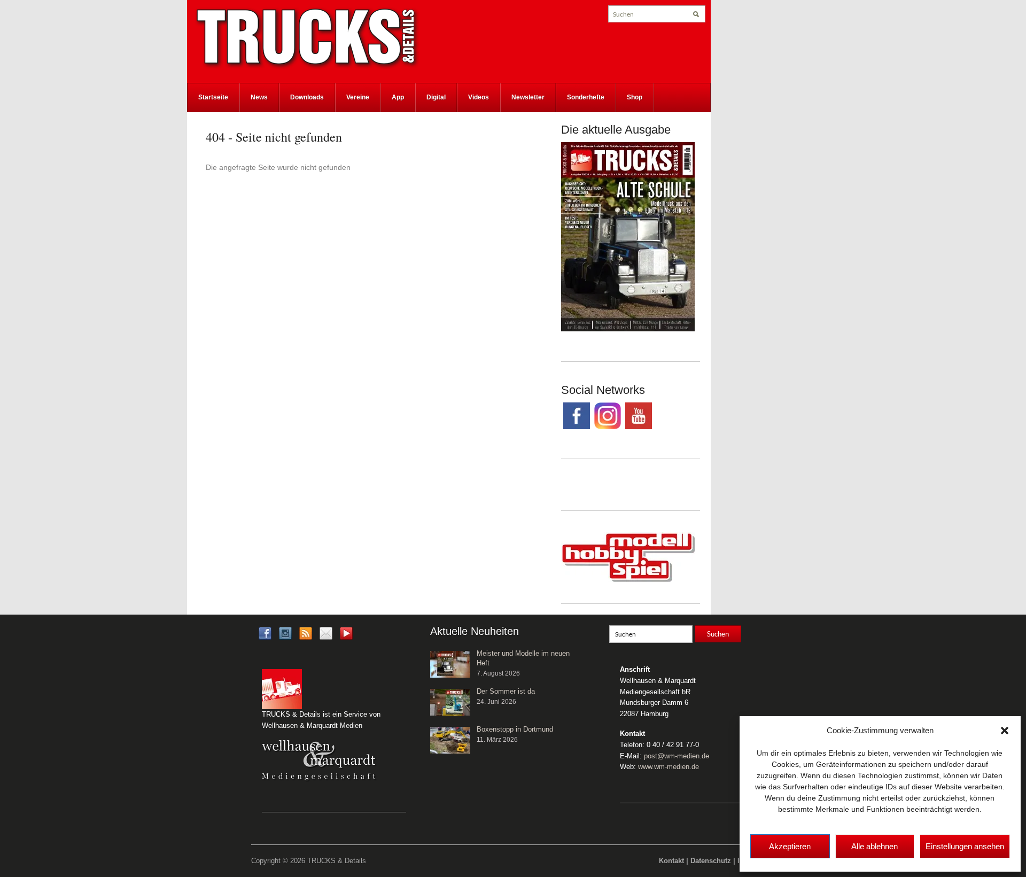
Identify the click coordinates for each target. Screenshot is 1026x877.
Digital (436, 97)
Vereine (357, 97)
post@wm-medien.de (676, 756)
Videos (478, 97)
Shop (634, 97)
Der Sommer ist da (506, 691)
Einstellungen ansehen (965, 846)
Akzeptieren (790, 846)
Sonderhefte (585, 97)
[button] (1004, 730)
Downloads (307, 97)
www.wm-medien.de (668, 767)
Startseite (213, 97)
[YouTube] (346, 636)
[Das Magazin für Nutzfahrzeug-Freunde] (307, 38)
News (259, 97)
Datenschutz (710, 861)
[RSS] (305, 632)
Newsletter (528, 97)
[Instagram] (285, 632)
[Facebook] (265, 632)
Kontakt (671, 861)
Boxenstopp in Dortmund (515, 729)
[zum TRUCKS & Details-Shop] (628, 236)
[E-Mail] (326, 632)
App (398, 97)
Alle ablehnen (874, 846)
